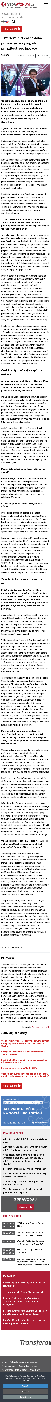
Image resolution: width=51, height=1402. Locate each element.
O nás (5, 1362)
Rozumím (25, 1386)
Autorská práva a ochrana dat (24, 1362)
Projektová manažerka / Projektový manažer (24, 1169)
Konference (7, 1370)
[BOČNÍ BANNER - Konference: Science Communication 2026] (25, 1110)
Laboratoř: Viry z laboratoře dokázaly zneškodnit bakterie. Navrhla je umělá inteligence (21, 1301)
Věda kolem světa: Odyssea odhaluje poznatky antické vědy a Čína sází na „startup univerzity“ (25, 1075)
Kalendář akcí (12, 1216)
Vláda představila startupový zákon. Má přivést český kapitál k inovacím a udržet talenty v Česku (25, 1043)
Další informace (25, 1397)
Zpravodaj (25, 1199)
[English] (3, 21)
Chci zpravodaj (25, 1207)
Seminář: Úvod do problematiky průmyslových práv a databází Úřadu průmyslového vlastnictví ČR (33, 1262)
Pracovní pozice (13, 1133)
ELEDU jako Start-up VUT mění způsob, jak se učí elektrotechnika (24, 1061)
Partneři (34, 1366)
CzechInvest (43, 56)
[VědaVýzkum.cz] (24, 4)
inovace (31, 56)
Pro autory (34, 1370)
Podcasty (9, 1276)
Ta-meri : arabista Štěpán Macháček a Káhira (24, 1292)
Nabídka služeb (9, 1366)
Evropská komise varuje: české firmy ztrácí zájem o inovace (23, 1052)
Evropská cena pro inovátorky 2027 (19, 1068)
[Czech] (7, 21)
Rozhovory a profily (41, 1027)
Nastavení (25, 1391)
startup (21, 56)
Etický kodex (21, 1370)
